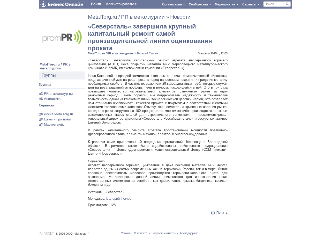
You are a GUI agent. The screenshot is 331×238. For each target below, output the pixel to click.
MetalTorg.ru (50, 64)
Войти (96, 4)
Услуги (125, 233)
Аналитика (52, 99)
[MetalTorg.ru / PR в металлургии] (62, 59)
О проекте (140, 233)
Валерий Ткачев (147, 53)
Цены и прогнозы (57, 119)
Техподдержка (189, 233)
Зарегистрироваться (121, 4)
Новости (180, 17)
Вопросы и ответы (164, 233)
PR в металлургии (55, 66)
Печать (222, 212)
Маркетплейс (54, 124)
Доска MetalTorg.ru (58, 114)
